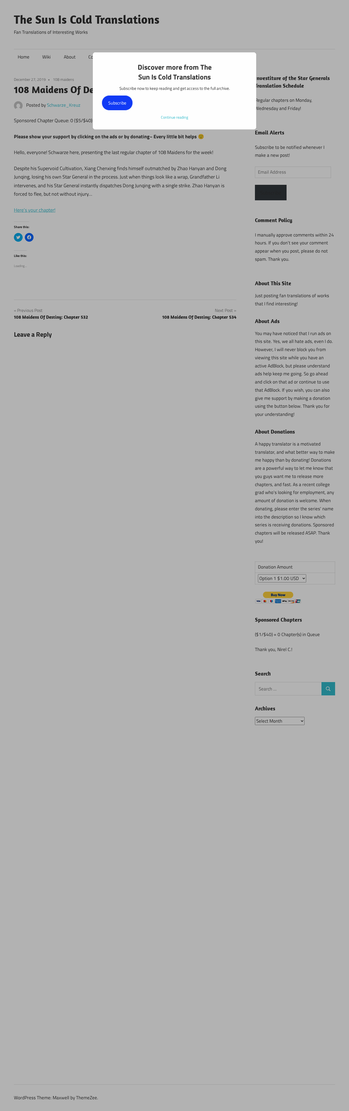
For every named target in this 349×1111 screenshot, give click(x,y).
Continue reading (174, 117)
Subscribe (117, 103)
